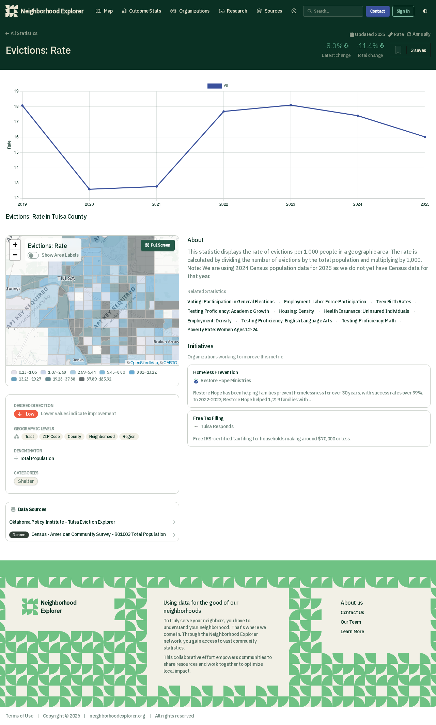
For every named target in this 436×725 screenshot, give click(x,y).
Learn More (352, 631)
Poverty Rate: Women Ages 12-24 (222, 329)
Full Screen (160, 245)
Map (108, 11)
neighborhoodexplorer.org (117, 716)
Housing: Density (296, 311)
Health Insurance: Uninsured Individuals (366, 311)
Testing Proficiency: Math (369, 321)
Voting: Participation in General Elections (230, 302)
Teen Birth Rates (393, 302)
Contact (377, 11)
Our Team (351, 622)
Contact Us (352, 612)
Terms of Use (19, 716)
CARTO (170, 362)
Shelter (26, 481)
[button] (15, 245)
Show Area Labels (60, 255)
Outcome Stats (145, 11)
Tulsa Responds (217, 426)
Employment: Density (209, 321)
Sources (273, 11)
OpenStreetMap (144, 362)
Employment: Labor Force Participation (325, 302)
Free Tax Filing (208, 418)
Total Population (36, 458)
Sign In (403, 11)
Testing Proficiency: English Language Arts (286, 321)
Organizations (194, 11)
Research (237, 11)
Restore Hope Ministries (226, 380)
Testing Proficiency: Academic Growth (228, 311)
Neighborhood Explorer (58, 606)
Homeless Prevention (215, 372)
